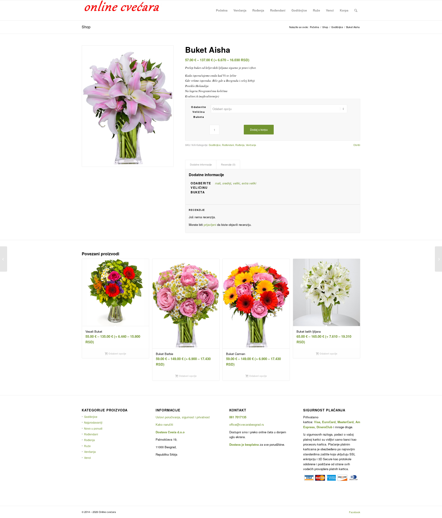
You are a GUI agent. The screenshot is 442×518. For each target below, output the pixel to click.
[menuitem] (221, 10)
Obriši (356, 145)
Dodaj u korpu (259, 129)
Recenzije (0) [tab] (228, 164)
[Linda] (3, 259)
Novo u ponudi (93, 428)
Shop (86, 26)
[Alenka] (438, 259)
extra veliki (249, 183)
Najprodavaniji (93, 422)
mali (218, 183)
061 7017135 (237, 417)
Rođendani (228, 145)
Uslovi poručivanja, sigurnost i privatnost (183, 417)
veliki (236, 183)
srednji (226, 183)
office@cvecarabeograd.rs (246, 424)
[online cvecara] (122, 10)
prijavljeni (210, 224)
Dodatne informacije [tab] (201, 164)
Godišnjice (215, 145)
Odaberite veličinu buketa (198, 112)
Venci (87, 458)
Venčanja (251, 145)
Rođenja (239, 145)
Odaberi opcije (117, 353)
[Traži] (355, 10)
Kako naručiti (164, 424)
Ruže (87, 446)
